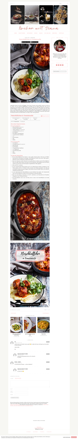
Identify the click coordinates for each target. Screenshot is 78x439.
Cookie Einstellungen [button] (66, 437)
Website (11, 394)
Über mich (54, 33)
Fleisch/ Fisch (27, 37)
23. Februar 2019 (13, 309)
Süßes (35, 33)
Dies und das (47, 33)
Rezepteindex (22, 33)
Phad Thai (44, 334)
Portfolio (61, 33)
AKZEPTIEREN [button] (74, 437)
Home (15, 33)
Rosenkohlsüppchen (46, 313)
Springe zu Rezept (26, 42)
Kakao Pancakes (13, 313)
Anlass (41, 33)
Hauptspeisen (32, 37)
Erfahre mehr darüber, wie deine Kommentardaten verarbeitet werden (29, 405)
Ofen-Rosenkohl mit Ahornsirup (16, 335)
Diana (19, 309)
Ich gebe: (11, 378)
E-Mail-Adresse (11, 392)
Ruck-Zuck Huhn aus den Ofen (30, 335)
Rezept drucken (35, 42)
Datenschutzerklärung (14, 404)
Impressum (39, 427)
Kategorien (29, 33)
